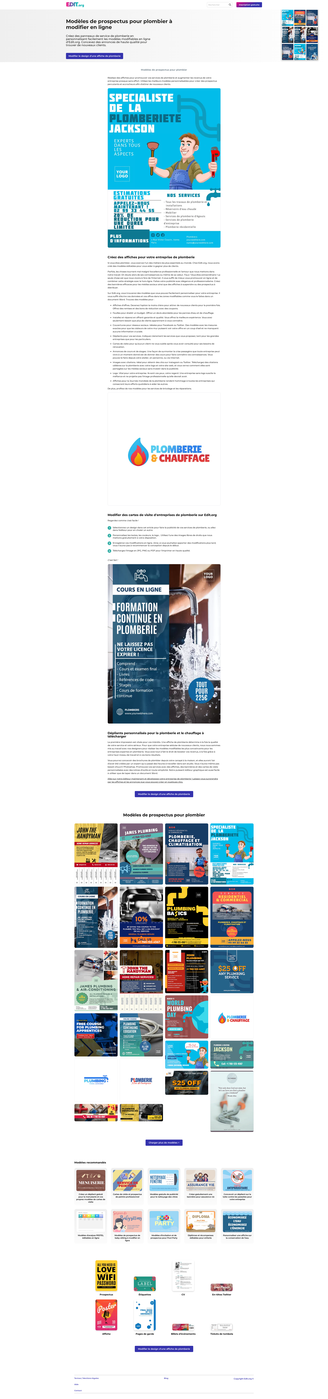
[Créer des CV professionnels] (183, 1276)
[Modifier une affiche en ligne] (106, 1315)
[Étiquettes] (145, 1285)
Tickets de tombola (221, 1334)
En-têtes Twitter (221, 1294)
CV (183, 1294)
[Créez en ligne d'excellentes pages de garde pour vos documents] (145, 1315)
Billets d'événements (183, 1334)
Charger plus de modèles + (164, 1142)
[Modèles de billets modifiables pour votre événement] (183, 1328)
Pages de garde (145, 1334)
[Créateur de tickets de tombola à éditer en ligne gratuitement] (221, 1328)
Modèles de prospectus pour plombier (164, 69)
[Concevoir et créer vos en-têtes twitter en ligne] (221, 1288)
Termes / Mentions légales (86, 1378)
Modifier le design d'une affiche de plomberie (95, 56)
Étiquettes (145, 1294)
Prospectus (106, 1294)
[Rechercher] (230, 5)
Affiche (106, 1334)
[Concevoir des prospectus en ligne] (106, 1276)
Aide (76, 1384)
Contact (78, 1390)
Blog (166, 1378)
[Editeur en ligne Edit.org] (75, 4)
